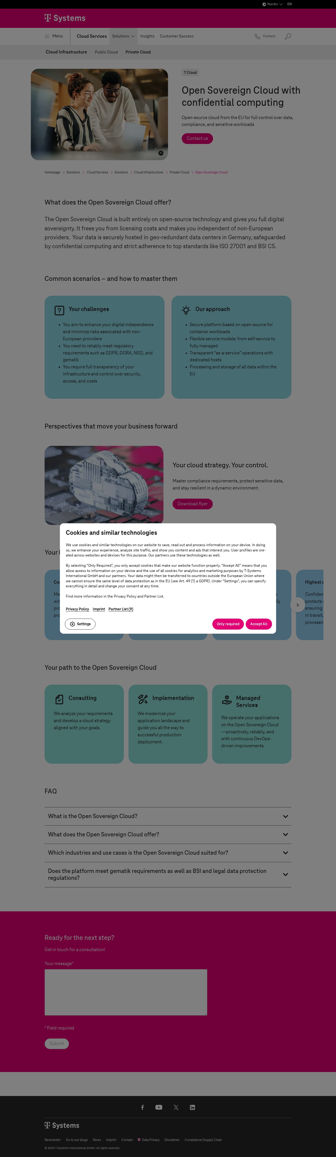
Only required (228, 624)
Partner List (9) (121, 609)
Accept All (258, 624)
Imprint (99, 609)
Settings (84, 624)
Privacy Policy (77, 609)
